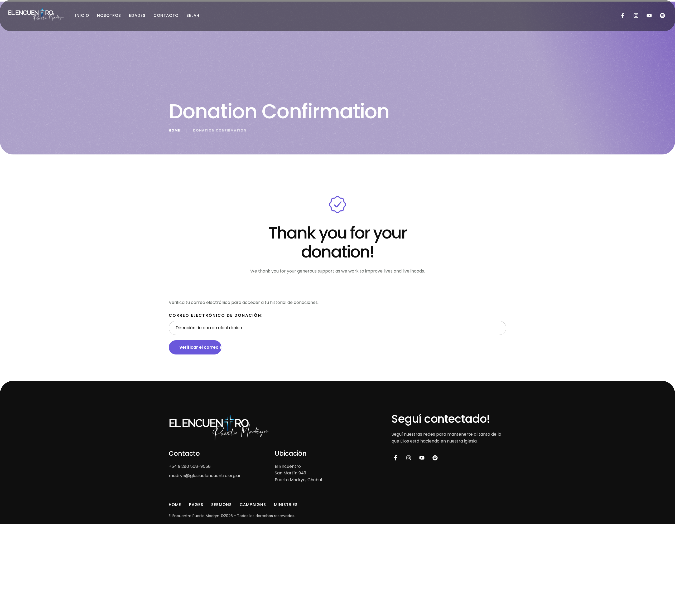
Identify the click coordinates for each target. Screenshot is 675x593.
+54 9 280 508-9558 (190, 466)
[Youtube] (649, 15)
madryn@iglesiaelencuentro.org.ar (205, 476)
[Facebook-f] (622, 15)
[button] (660, 570)
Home (174, 130)
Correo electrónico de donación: (216, 315)
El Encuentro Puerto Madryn (194, 515)
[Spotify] (662, 15)
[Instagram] (636, 15)
